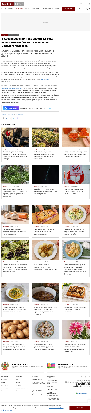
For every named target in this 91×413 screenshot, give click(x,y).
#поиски (11, 114)
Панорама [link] (36, 149)
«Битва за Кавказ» (37, 379)
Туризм (18, 385)
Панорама (35, 376)
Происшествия (48, 9)
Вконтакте (81, 4)
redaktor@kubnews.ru (81, 386)
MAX (49, 108)
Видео (18, 382)
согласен (79, 408)
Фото (17, 379)
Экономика (36, 9)
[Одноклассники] (10, 118)
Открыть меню (1, 9)
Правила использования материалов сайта (52, 394)
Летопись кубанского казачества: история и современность (38, 383)
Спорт (57, 9)
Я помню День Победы (51, 377)
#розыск (4, 114)
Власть (27, 9)
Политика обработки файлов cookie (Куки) (53, 398)
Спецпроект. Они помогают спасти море (52, 382)
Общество (19, 9)
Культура (19, 376)
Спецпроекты (68, 9)
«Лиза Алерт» (45, 79)
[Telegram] (13, 118)
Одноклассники (85, 4)
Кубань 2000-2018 (37, 391)
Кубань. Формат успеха (38, 394)
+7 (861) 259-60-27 (82, 384)
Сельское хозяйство (22, 388)
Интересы (19, 391)
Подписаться (12, 108)
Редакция (50, 386)
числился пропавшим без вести (12, 88)
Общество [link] (5, 149)
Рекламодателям (52, 389)
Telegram (89, 4)
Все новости (9, 9)
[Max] (17, 118)
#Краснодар (19, 114)
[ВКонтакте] (6, 118)
